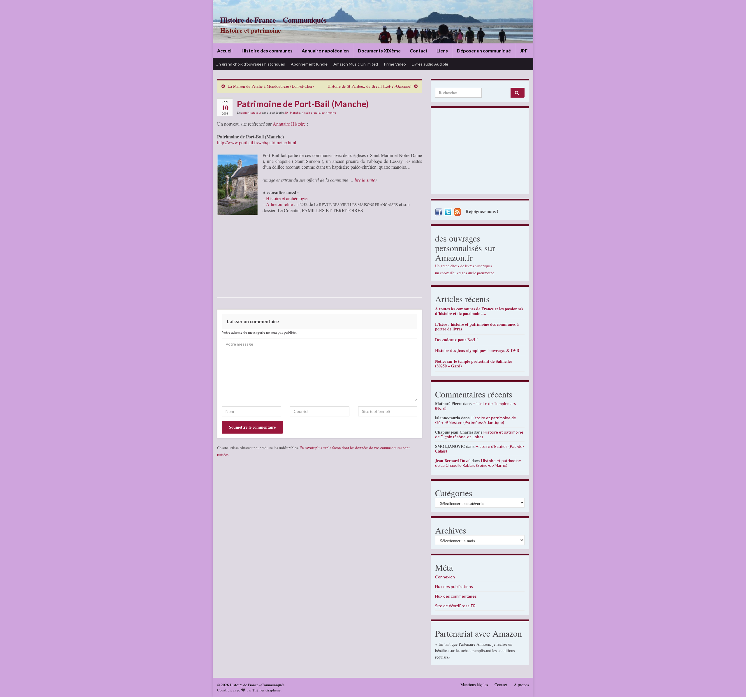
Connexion (445, 576)
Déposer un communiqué (484, 50)
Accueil (225, 50)
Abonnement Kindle (309, 63)
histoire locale (311, 112)
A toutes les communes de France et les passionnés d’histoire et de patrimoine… (479, 311)
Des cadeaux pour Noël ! (456, 340)
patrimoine (328, 112)
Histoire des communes (267, 50)
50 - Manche (292, 112)
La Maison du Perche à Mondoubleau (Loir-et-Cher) (271, 86)
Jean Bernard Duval (453, 460)
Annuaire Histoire (289, 124)
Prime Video (395, 63)
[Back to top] (733, 684)
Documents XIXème (379, 50)
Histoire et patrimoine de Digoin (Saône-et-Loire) (479, 434)
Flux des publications (454, 586)
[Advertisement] (480, 152)
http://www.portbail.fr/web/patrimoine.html (256, 142)
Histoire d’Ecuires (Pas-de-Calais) (479, 448)
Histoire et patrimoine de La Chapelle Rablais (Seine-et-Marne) (478, 463)
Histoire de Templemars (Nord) (475, 406)
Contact (418, 50)
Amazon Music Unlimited (355, 63)
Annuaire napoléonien (325, 50)
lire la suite (365, 180)
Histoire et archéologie (286, 198)
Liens (442, 50)
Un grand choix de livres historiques (463, 265)
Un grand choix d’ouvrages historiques (250, 63)
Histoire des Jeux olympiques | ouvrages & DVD (477, 350)
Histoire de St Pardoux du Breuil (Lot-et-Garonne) (369, 86)
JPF (523, 50)
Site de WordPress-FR (455, 605)
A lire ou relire (279, 204)
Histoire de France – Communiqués (273, 19)
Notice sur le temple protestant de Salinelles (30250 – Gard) (473, 363)
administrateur (251, 112)
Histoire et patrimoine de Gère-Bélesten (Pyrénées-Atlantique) (475, 420)
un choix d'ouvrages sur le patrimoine (464, 272)
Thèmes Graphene (266, 690)
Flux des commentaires (456, 596)
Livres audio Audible (430, 63)
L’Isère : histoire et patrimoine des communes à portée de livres (477, 326)
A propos (521, 684)
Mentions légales (474, 684)
